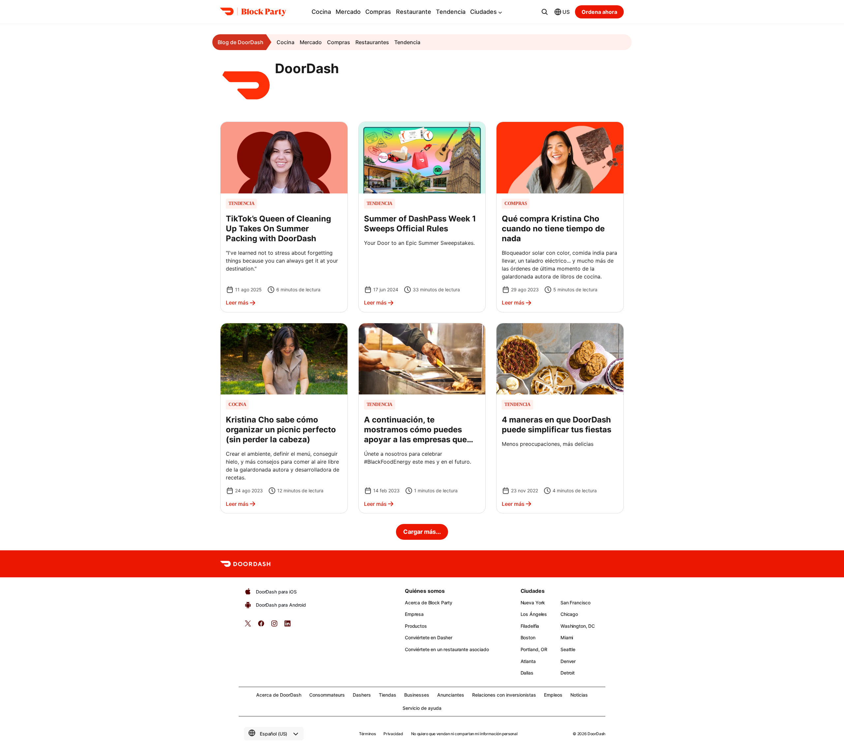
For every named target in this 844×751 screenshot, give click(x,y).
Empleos (553, 695)
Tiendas (387, 695)
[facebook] (261, 625)
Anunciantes (450, 695)
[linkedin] (287, 625)
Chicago (569, 614)
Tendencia (451, 11)
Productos (416, 626)
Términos (367, 733)
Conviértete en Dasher (428, 637)
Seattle (567, 649)
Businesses (416, 695)
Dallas (527, 673)
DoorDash (596, 733)
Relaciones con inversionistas (504, 695)
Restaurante (413, 11)
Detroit (567, 673)
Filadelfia (530, 626)
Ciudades (483, 11)
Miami (566, 637)
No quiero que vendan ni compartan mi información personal (464, 733)
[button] (284, 217)
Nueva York (533, 602)
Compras (378, 11)
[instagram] (274, 625)
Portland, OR (534, 649)
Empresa (414, 614)
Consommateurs (327, 695)
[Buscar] (545, 12)
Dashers (362, 695)
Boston (528, 637)
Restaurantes (372, 42)
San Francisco (575, 602)
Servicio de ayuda (422, 708)
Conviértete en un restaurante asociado (447, 649)
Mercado (348, 11)
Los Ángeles (534, 614)
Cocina (321, 11)
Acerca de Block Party (428, 602)
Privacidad (393, 733)
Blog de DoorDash (240, 42)
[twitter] (248, 625)
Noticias (579, 695)
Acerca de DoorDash (278, 695)
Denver (568, 661)
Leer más (237, 302)
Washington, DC (577, 626)
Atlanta (528, 661)
